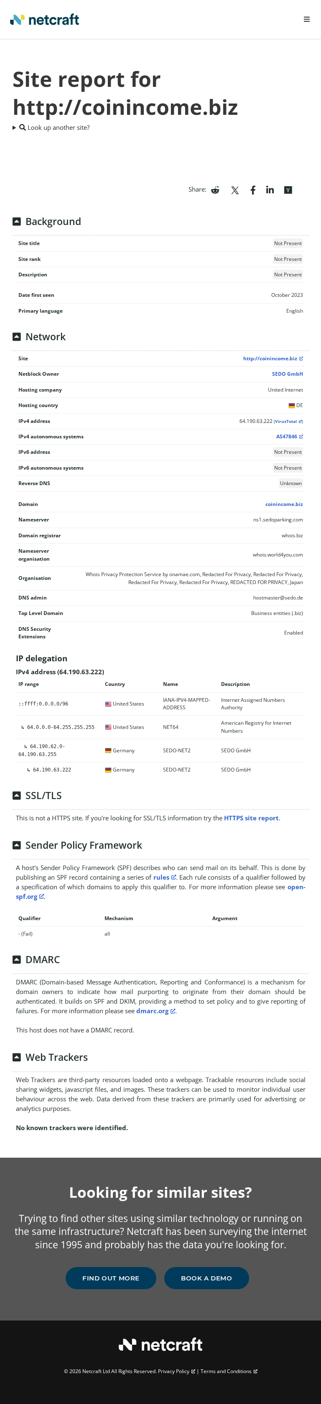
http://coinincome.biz (270, 358)
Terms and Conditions (226, 1371)
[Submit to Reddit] (215, 189)
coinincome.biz (284, 504)
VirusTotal (286, 421)
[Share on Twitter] (235, 189)
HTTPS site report (251, 818)
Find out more (111, 1278)
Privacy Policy (173, 1371)
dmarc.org (152, 1011)
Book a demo (206, 1278)
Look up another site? (57, 127)
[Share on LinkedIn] (270, 189)
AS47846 (286, 436)
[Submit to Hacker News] (288, 189)
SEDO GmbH (287, 373)
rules (161, 877)
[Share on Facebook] (253, 189)
